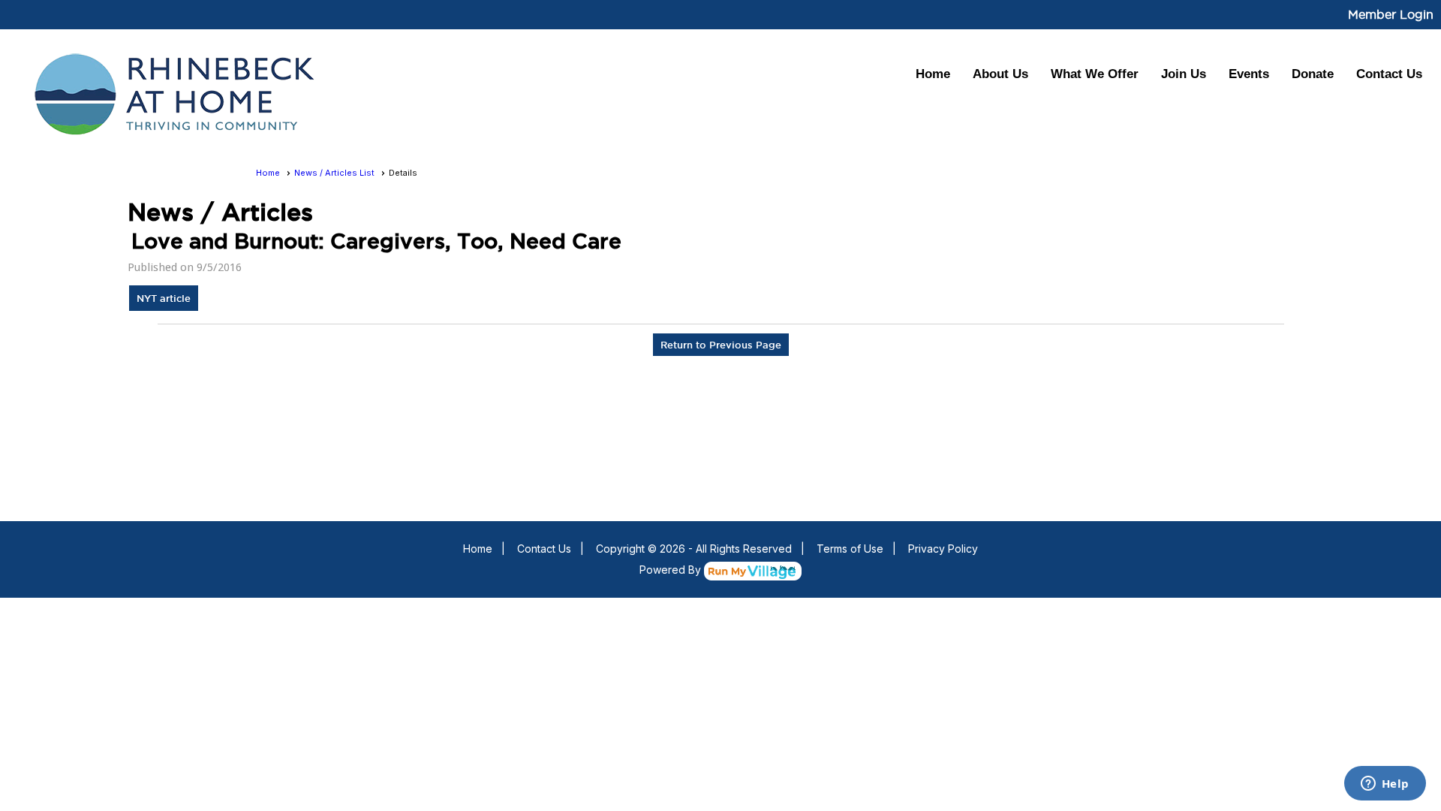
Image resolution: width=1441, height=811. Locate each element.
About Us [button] (1000, 74)
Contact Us (1389, 74)
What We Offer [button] (1095, 74)
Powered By (671, 569)
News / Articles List (334, 172)
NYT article (164, 298)
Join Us (1183, 74)
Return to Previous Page (720, 344)
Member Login (1390, 14)
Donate (1313, 74)
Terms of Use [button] (850, 548)
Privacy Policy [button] (943, 548)
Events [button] (1249, 74)
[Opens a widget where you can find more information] (1384, 784)
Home (933, 74)
